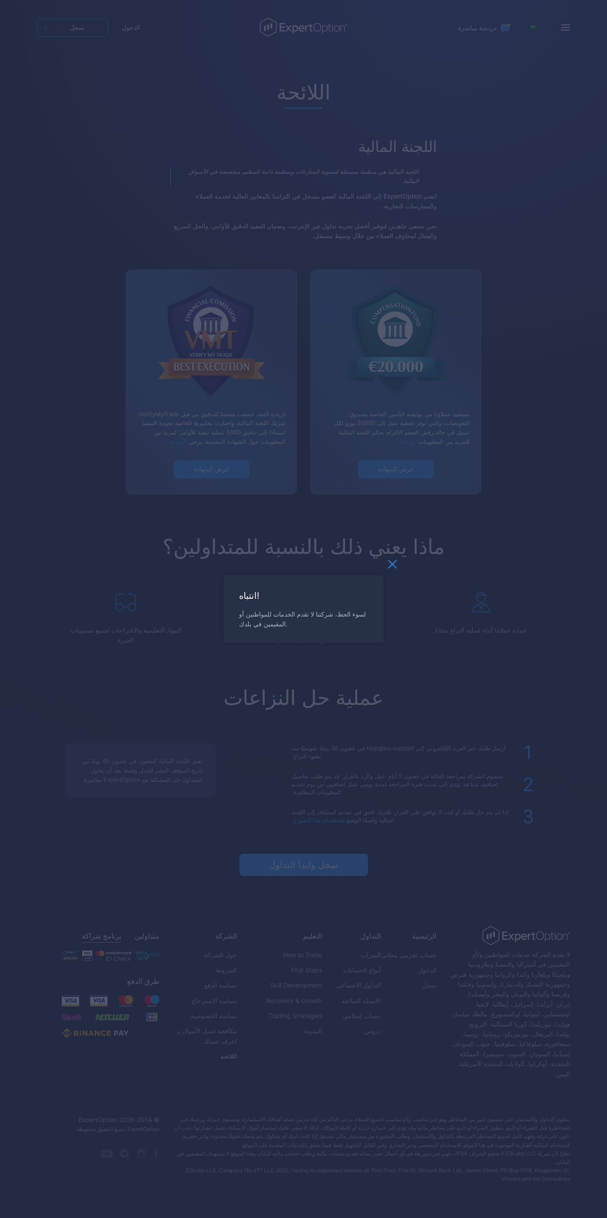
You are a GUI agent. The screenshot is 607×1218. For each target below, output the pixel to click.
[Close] (392, 566)
